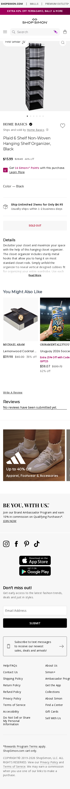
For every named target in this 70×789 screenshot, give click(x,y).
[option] (20, 335)
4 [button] (37, 115)
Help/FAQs (10, 665)
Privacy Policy (12, 698)
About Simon (53, 698)
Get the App (53, 685)
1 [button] (27, 115)
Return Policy (11, 685)
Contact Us (10, 672)
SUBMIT (35, 623)
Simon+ (50, 672)
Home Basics (15, 124)
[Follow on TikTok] (37, 546)
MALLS (34, 3)
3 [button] (34, 115)
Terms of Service (14, 705)
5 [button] (40, 115)
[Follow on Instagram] (6, 546)
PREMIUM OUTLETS (57, 3)
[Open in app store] (35, 564)
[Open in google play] (35, 574)
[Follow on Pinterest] (27, 546)
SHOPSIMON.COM (12, 4)
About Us (51, 665)
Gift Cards (51, 711)
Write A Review (13, 392)
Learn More (16, 172)
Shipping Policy (13, 678)
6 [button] (43, 115)
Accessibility (11, 711)
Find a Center (54, 705)
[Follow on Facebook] (16, 546)
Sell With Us (53, 718)
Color (13, 186)
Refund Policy (12, 692)
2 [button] (31, 115)
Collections (52, 692)
